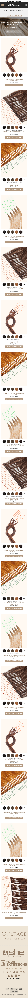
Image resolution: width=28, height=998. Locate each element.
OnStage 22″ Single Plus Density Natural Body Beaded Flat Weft (14, 813)
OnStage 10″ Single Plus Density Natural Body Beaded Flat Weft (14, 184)
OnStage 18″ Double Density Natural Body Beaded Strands (14, 551)
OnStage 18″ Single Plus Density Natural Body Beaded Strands (14, 656)
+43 (24, 546)
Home (3, 23)
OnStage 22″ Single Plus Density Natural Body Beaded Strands (14, 865)
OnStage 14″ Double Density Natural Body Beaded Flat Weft (14, 289)
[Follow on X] (10, 972)
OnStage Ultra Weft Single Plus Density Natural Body (14, 913)
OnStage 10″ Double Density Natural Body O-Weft (14, 132)
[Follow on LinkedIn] (16, 976)
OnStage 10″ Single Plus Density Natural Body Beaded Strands (14, 237)
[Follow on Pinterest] (9, 976)
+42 (24, 650)
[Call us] (24, 972)
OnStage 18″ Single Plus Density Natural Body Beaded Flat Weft (14, 603)
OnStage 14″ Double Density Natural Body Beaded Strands (14, 341)
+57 (24, 127)
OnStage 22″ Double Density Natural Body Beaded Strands (14, 760)
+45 (24, 755)
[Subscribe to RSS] (12, 976)
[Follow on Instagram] (7, 972)
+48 (24, 493)
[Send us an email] (21, 972)
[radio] (4, 75)
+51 (24, 75)
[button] (2, 5)
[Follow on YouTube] (19, 976)
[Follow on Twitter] (14, 972)
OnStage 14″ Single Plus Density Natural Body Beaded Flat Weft (14, 394)
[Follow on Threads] (17, 972)
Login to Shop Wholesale (14, 85)
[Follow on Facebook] (4, 972)
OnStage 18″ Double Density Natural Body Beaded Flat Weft (14, 499)
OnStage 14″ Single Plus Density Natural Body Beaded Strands (14, 446)
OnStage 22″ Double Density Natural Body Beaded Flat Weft (14, 708)
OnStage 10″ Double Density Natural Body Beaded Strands (14, 80)
